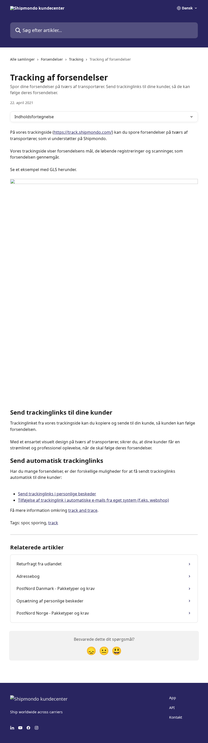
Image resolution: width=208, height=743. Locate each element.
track (53, 523)
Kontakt (175, 717)
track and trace (82, 510)
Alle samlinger (22, 59)
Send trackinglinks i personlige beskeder (57, 494)
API (172, 707)
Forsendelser (52, 59)
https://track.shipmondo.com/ (83, 132)
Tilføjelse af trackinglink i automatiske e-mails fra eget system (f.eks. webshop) (93, 500)
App (172, 697)
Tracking (76, 59)
